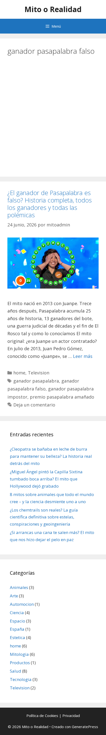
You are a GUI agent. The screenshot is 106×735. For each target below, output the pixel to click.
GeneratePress (85, 726)
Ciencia (17, 612)
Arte (14, 596)
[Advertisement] (53, 114)
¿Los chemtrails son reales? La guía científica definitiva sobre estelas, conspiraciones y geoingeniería (44, 517)
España (17, 629)
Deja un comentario (34, 405)
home (19, 373)
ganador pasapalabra (36, 381)
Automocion (22, 604)
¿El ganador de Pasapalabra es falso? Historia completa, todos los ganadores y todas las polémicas (49, 203)
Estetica (17, 637)
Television (38, 373)
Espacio (17, 621)
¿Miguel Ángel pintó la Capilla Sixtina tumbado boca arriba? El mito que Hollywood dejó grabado (46, 479)
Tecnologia (21, 679)
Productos (20, 662)
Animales (19, 587)
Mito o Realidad (53, 9)
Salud (15, 671)
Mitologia (19, 654)
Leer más (82, 356)
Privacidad (71, 715)
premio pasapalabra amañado (62, 397)
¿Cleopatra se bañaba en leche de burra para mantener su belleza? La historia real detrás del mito (51, 456)
